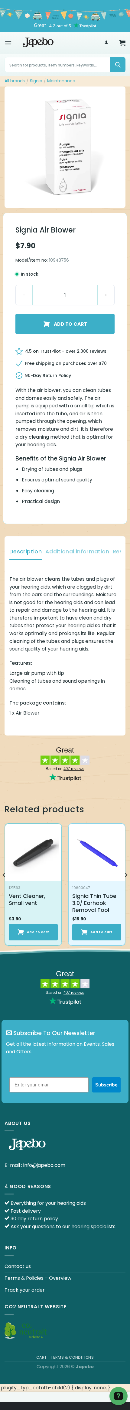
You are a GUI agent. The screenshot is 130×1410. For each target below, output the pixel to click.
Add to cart (70, 324)
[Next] (126, 887)
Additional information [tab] (77, 551)
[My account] (106, 43)
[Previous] (4, 887)
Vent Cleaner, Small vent (27, 899)
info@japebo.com (44, 1165)
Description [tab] (25, 551)
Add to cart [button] (38, 932)
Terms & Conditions (72, 1357)
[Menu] (8, 43)
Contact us (18, 1266)
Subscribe (106, 1085)
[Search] (117, 64)
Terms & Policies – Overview (38, 1278)
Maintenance (61, 81)
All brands (15, 81)
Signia (36, 81)
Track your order (25, 1289)
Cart (41, 1357)
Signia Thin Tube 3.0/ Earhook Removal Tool (94, 903)
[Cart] (122, 42)
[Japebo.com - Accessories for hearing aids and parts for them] (38, 43)
